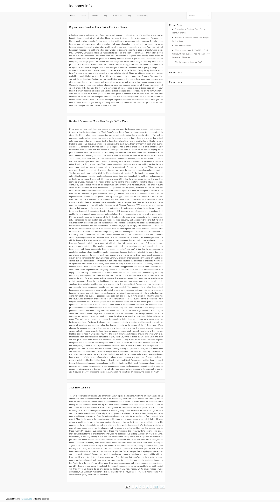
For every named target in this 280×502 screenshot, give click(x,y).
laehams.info (80, 6)
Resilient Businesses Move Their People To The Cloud (98, 121)
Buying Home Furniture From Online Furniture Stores (98, 27)
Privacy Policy (142, 16)
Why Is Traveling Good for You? (188, 62)
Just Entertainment (79, 387)
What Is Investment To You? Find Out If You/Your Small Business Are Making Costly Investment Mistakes (191, 53)
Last (162, 487)
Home (72, 16)
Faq (129, 16)
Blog (105, 16)
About (83, 16)
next (156, 487)
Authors (95, 16)
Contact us (117, 16)
